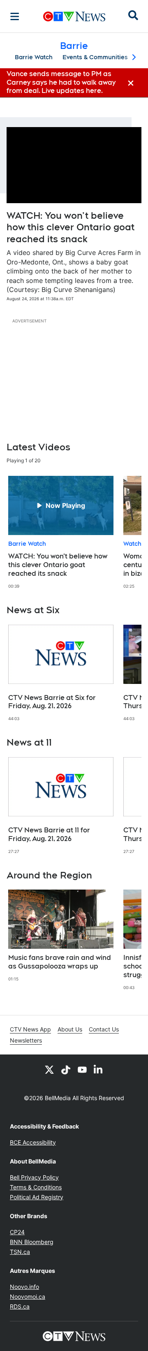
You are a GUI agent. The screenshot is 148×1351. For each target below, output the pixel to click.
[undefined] (60, 532)
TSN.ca (20, 1251)
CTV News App (30, 1029)
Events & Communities (95, 57)
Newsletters (26, 1040)
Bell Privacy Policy (34, 1177)
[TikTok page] (66, 1069)
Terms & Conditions (36, 1187)
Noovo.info (24, 1286)
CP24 (17, 1231)
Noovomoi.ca (27, 1296)
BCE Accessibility (33, 1142)
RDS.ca (20, 1306)
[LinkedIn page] (99, 1069)
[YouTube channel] (82, 1069)
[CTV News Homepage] (74, 16)
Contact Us (104, 1029)
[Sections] (15, 16)
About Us (70, 1029)
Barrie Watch (34, 57)
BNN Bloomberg (31, 1241)
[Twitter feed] (49, 1069)
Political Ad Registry (36, 1196)
